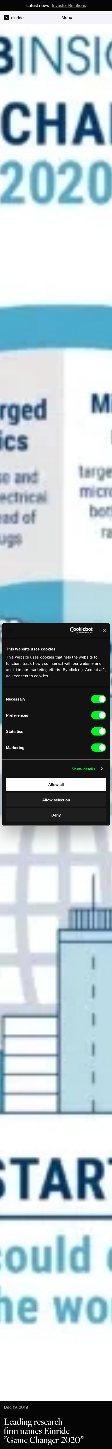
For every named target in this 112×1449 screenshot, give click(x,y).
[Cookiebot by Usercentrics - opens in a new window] (70, 630)
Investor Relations (69, 5)
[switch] (98, 715)
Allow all (56, 784)
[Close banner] (104, 630)
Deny (56, 815)
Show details (83, 768)
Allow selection (56, 799)
